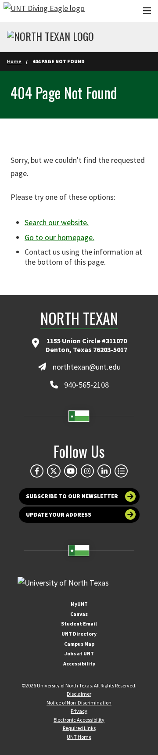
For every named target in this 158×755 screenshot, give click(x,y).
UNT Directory (79, 633)
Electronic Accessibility (79, 719)
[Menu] (147, 11)
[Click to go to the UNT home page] (44, 11)
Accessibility (79, 663)
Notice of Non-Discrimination (79, 702)
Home (14, 61)
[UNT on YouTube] (70, 471)
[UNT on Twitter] (53, 471)
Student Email (79, 623)
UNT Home (79, 736)
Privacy (79, 711)
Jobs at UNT (79, 653)
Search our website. (57, 222)
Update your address (58, 514)
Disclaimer (79, 693)
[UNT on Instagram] (87, 471)
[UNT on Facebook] (36, 471)
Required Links (79, 728)
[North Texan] (50, 37)
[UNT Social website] (121, 471)
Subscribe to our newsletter (72, 496)
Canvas (79, 614)
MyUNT (79, 603)
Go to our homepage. (59, 237)
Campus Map (79, 643)
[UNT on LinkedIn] (104, 471)
